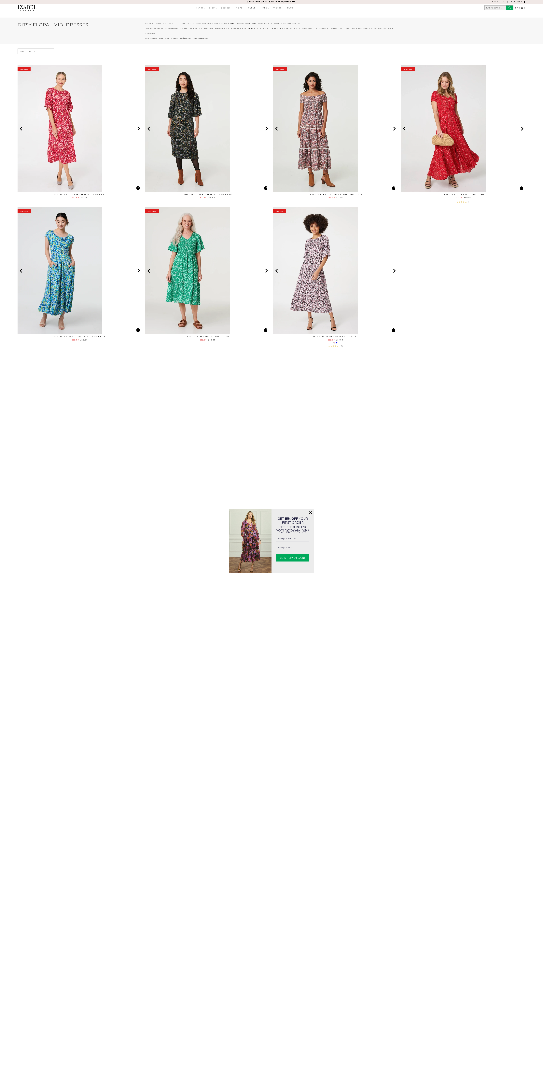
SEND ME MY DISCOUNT (292, 557)
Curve (252, 8)
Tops (239, 8)
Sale (264, 8)
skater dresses (273, 23)
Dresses (226, 8)
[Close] (310, 512)
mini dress (249, 28)
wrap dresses (229, 23)
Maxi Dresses (185, 38)
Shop (212, 8)
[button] (21, 128)
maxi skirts (276, 28)
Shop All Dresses (200, 38)
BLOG (290, 8)
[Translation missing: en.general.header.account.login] (524, 2)
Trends (277, 8)
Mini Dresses (151, 38)
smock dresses (250, 23)
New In (199, 8)
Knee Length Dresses (168, 38)
